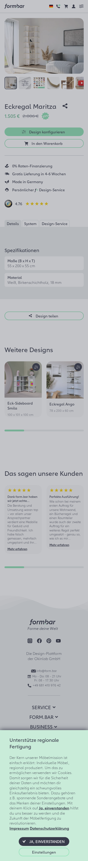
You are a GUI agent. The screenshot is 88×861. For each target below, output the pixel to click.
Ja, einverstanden (54, 807)
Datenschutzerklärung (49, 828)
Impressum (19, 828)
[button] (44, 841)
